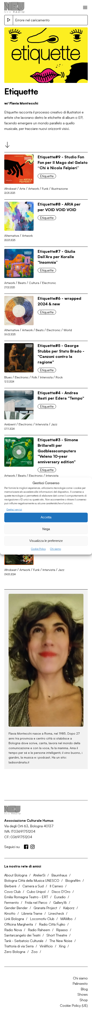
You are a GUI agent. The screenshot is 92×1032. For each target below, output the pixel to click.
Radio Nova (13, 930)
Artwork (33, 188)
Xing (62, 946)
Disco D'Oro (61, 891)
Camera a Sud (33, 886)
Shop (84, 1000)
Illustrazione (59, 188)
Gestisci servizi (14, 509)
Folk (34, 377)
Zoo (34, 952)
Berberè (10, 886)
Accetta (46, 517)
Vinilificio (46, 946)
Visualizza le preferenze (46, 541)
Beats (22, 283)
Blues (8, 377)
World (68, 330)
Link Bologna (14, 919)
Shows (82, 994)
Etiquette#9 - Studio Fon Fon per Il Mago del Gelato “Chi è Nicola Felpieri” (63, 162)
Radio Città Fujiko (52, 924)
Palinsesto (80, 983)
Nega (46, 529)
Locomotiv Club (42, 919)
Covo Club (12, 891)
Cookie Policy (38, 548)
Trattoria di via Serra (19, 946)
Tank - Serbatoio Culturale (23, 941)
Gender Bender (16, 908)
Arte (22, 188)
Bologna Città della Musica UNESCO (31, 880)
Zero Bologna (14, 952)
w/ (21, 103)
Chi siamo (55, 548)
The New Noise (60, 941)
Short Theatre (56, 935)
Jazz (54, 424)
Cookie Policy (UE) (74, 1005)
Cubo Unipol (36, 891)
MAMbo (66, 919)
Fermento (11, 902)
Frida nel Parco (36, 902)
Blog (84, 989)
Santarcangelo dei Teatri (22, 935)
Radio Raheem (39, 930)
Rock (59, 377)
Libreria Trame (31, 913)
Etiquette (47, 176)
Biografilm (72, 880)
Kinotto (9, 913)
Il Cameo (56, 886)
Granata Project (45, 908)
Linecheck (56, 913)
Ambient (10, 424)
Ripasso (62, 930)
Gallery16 (60, 902)
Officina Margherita (18, 924)
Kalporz (68, 908)
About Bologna (15, 875)
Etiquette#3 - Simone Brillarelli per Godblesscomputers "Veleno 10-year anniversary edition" (58, 450)
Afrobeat (10, 188)
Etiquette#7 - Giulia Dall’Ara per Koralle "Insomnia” (56, 257)
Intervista (46, 377)
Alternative (11, 235)
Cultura (34, 283)
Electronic (49, 283)
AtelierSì (39, 875)
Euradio (60, 897)
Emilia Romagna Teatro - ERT (26, 897)
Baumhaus (59, 875)
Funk (45, 188)
